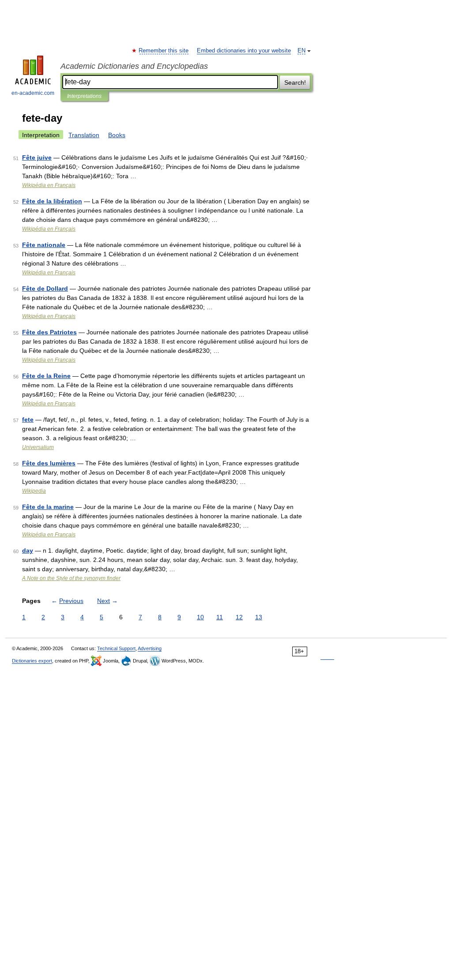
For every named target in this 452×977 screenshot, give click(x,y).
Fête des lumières (48, 463)
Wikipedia (34, 491)
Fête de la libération (52, 201)
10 (200, 617)
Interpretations (84, 96)
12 (239, 617)
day (27, 550)
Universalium (38, 447)
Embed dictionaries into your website (244, 51)
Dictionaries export (32, 660)
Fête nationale (43, 244)
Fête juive (37, 157)
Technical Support (116, 648)
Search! (295, 82)
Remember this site (163, 51)
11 (219, 617)
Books (116, 135)
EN (301, 51)
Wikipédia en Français (48, 185)
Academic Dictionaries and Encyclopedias (134, 66)
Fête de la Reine (46, 375)
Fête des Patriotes (49, 332)
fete (28, 419)
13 (258, 617)
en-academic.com (32, 93)
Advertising (150, 648)
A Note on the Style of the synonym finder (71, 578)
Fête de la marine (48, 506)
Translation (83, 135)
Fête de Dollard (45, 288)
